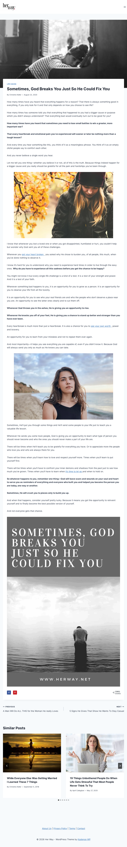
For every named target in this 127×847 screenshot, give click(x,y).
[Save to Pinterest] (15, 693)
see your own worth (101, 326)
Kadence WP (84, 839)
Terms (72, 828)
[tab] (58, 800)
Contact (81, 828)
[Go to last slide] (7, 766)
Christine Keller (15, 95)
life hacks (11, 84)
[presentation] (32, 753)
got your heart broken (33, 254)
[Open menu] (124, 7)
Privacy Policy (60, 828)
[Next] (120, 766)
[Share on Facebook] (9, 693)
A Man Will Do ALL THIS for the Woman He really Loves (30, 709)
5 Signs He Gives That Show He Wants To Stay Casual (97, 709)
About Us (46, 828)
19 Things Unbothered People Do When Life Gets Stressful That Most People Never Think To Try (93, 782)
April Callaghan (78, 790)
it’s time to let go (73, 471)
